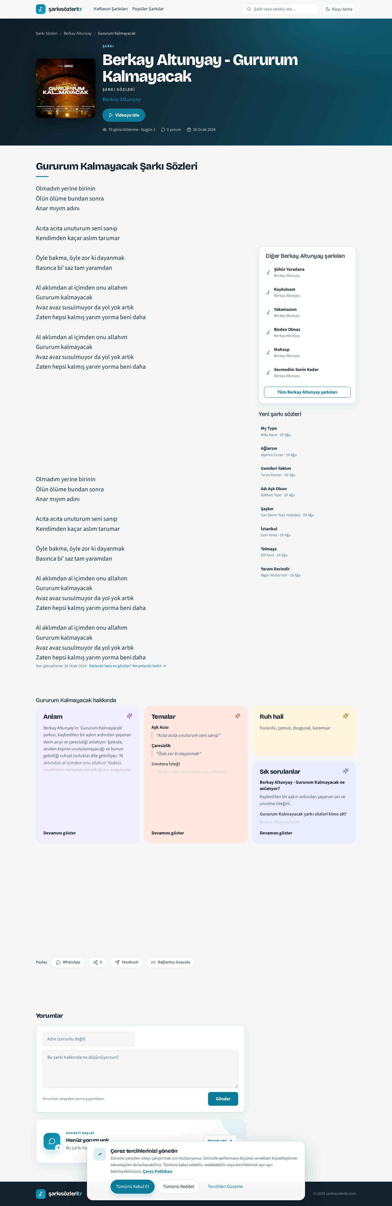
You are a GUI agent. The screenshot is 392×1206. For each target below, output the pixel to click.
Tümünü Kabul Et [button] (132, 1186)
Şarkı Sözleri (47, 33)
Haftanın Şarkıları (111, 9)
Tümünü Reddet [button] (178, 1186)
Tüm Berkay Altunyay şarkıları (307, 392)
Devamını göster (59, 833)
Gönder (223, 1099)
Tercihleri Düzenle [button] (225, 1186)
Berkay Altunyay (78, 33)
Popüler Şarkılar (148, 9)
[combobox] (284, 9)
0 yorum (174, 130)
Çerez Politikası (157, 1171)
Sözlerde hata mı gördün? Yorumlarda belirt (125, 666)
